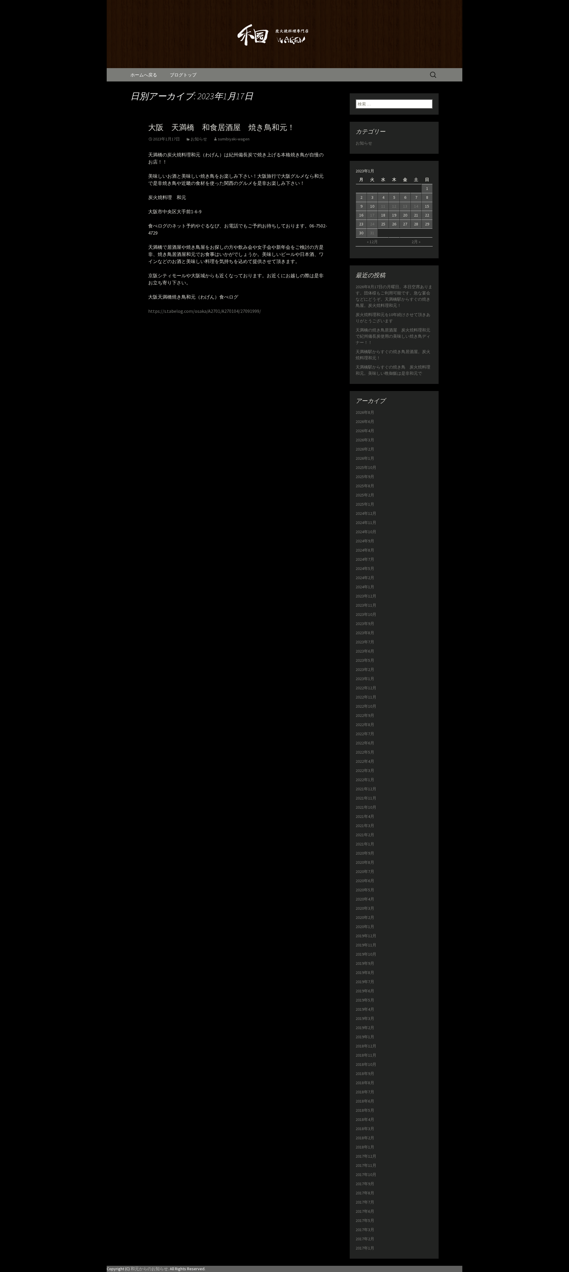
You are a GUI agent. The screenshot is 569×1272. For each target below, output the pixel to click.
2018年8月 (365, 1082)
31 (372, 233)
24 (372, 224)
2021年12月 (366, 789)
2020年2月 (365, 917)
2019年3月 (365, 1018)
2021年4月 (365, 816)
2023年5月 (365, 660)
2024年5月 (365, 568)
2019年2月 (365, 1027)
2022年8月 (365, 724)
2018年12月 (366, 1046)
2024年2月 (365, 577)
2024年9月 (365, 541)
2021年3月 (365, 825)
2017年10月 (366, 1174)
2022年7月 (365, 733)
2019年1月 (365, 1036)
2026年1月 (365, 458)
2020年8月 (365, 862)
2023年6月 (365, 651)
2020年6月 (365, 880)
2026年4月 (365, 430)
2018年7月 (365, 1092)
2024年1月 (365, 586)
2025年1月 (365, 504)
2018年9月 (365, 1073)
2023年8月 (365, 632)
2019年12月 (366, 935)
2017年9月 (365, 1183)
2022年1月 (365, 779)
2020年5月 (365, 890)
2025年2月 (365, 495)
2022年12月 (366, 688)
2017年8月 (365, 1193)
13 (405, 206)
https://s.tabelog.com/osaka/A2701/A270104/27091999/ (204, 311)
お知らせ (199, 139)
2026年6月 (365, 421)
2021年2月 (365, 834)
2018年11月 (366, 1055)
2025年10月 (366, 467)
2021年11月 (366, 798)
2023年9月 (365, 623)
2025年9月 (365, 476)
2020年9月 (365, 853)
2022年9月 (365, 715)
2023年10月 (366, 614)
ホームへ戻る (143, 75)
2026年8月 (365, 412)
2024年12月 (366, 513)
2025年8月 (365, 485)
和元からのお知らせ (149, 1268)
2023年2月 (365, 669)
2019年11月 (366, 945)
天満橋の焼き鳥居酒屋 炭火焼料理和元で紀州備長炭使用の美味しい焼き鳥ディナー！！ (393, 336)
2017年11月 (366, 1165)
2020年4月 (365, 899)
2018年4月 (365, 1119)
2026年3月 (365, 440)
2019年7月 (365, 981)
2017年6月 (365, 1211)
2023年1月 (365, 678)
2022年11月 (366, 697)
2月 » (416, 241)
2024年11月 (366, 522)
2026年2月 (365, 449)
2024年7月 (365, 559)
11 (383, 206)
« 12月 (372, 241)
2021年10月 (366, 807)
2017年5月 (365, 1220)
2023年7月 (365, 642)
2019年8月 (365, 972)
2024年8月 (365, 550)
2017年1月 (365, 1248)
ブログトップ (183, 75)
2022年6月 (365, 743)
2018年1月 (365, 1147)
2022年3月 (365, 770)
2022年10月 (366, 706)
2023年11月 (366, 605)
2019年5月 (365, 1000)
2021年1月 (365, 844)
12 (394, 206)
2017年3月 (365, 1229)
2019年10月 (366, 954)
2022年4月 (365, 761)
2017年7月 (365, 1202)
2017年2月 (365, 1238)
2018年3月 (365, 1128)
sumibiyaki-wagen (234, 139)
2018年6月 (365, 1101)
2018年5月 (365, 1110)
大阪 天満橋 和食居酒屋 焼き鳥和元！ (221, 127)
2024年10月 (366, 531)
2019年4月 (365, 1009)
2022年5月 (365, 752)
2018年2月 (365, 1137)
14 (416, 206)
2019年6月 (365, 991)
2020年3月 (365, 908)
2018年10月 (366, 1064)
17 (372, 215)
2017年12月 (366, 1156)
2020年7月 (365, 871)
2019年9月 (365, 963)
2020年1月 (365, 926)
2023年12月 (366, 596)
